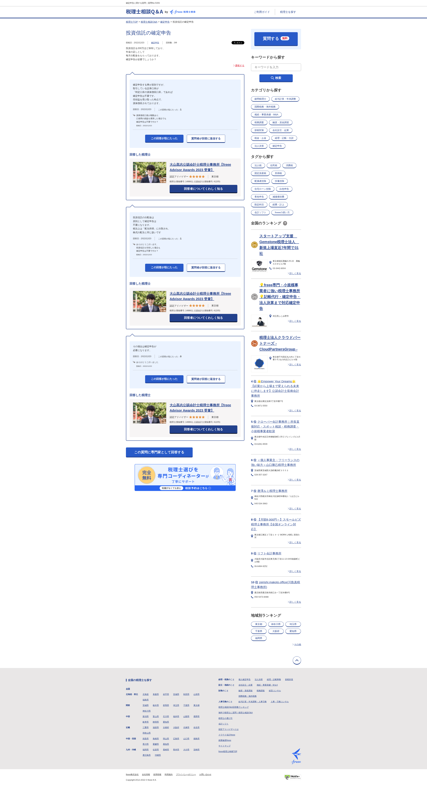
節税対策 (259, 130)
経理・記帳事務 (274, 679)
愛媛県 (156, 744)
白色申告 (284, 189)
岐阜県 (146, 722)
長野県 (196, 716)
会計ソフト (260, 212)
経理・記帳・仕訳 (284, 138)
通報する (239, 65)
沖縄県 (158, 755)
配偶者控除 (260, 181)
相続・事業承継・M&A (266, 114)
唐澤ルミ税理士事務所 (272, 491)
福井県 (176, 716)
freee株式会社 (132, 774)
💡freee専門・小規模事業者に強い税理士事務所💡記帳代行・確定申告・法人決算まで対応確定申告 (280, 297)
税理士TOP (132, 22)
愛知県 (293, 631)
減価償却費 (278, 196)
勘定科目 (259, 204)
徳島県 (196, 738)
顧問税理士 (260, 99)
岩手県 (166, 694)
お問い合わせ (205, 774)
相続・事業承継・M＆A (267, 685)
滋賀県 (156, 727)
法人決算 (259, 146)
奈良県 (196, 727)
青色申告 (259, 196)
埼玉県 (293, 624)
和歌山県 (147, 733)
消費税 (289, 165)
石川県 (166, 716)
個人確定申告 (245, 679)
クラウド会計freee (227, 735)
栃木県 (156, 705)
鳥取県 (146, 738)
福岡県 (258, 638)
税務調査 (259, 122)
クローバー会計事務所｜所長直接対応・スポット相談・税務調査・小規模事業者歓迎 (275, 426)
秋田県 (186, 694)
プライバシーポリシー (186, 774)
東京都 (258, 624)
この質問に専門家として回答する (159, 452)
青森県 (156, 694)
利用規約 (169, 774)
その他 (297, 644)
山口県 (186, 738)
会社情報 (146, 774)
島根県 (156, 738)
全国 (128, 689)
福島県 (146, 700)
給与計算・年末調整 (285, 99)
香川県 (146, 744)
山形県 (196, 694)
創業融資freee (225, 740)
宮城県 (176, 694)
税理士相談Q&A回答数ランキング (234, 707)
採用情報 (157, 774)
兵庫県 (186, 727)
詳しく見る (295, 273)
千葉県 (258, 631)
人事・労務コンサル (280, 701)
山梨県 (186, 716)
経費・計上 (278, 204)
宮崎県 (196, 749)
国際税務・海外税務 (265, 106)
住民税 (273, 165)
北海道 (146, 694)
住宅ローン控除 (263, 189)
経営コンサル (275, 690)
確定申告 (165, 22)
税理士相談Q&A (149, 22)
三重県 (146, 727)
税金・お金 (260, 138)
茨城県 (146, 705)
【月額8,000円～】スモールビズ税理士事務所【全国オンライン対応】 (276, 524)
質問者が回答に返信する (206, 138)
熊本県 (176, 749)
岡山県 (166, 738)
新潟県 (146, 716)
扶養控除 (279, 181)
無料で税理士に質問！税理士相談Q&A (236, 712)
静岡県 (156, 722)
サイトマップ (225, 746)
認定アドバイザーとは (229, 729)
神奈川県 (276, 624)
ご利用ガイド (262, 12)
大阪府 (275, 631)
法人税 (258, 165)
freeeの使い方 (282, 212)
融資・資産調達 (246, 690)
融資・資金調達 (281, 122)
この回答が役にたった (164, 138)
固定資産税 (260, 173)
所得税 (278, 173)
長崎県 (166, 749)
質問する (275, 38)
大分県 (186, 749)
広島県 (176, 738)
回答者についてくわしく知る (203, 188)
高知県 (166, 744)
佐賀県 (156, 749)
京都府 (166, 727)
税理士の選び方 (226, 718)
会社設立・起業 (281, 130)
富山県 (156, 716)
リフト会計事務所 (269, 553)
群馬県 (166, 705)
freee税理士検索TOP (228, 751)
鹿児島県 (147, 755)
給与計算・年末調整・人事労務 (253, 701)
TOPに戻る (297, 660)
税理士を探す (288, 12)
